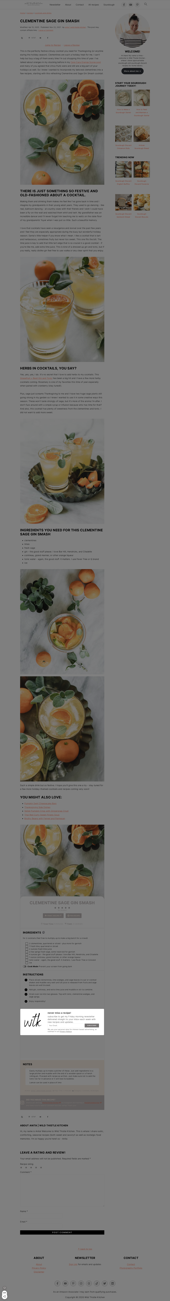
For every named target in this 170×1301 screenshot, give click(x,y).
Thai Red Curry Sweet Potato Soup (41, 815)
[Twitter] (105, 1283)
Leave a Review (72, 45)
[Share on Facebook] (48, 38)
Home (22, 13)
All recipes (93, 4)
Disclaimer (39, 1272)
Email (23, 1221)
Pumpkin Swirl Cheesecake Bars (40, 803)
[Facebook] (124, 5)
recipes (30, 13)
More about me (131, 71)
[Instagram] (81, 1283)
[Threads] (89, 1283)
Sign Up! (73, 1264)
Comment (26, 1172)
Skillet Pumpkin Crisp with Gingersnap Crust (46, 811)
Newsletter (55, 4)
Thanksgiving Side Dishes (37, 807)
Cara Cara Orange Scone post (86, 62)
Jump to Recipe (53, 45)
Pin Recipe (75, 916)
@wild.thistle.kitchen (50, 1103)
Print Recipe (53, 916)
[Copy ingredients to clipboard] (43, 932)
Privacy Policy (39, 1268)
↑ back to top (85, 1249)
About (68, 4)
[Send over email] (41, 38)
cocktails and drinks (43, 13)
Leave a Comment (46, 30)
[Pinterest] (137, 5)
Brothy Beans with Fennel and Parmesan (44, 818)
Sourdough (109, 4)
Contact (80, 4)
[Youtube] (131, 5)
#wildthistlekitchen (92, 1103)
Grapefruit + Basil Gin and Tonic (36, 378)
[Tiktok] (97, 1283)
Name (24, 1211)
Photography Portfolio (131, 1268)
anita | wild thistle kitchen (41, 1091)
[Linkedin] (112, 1283)
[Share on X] (23, 38)
